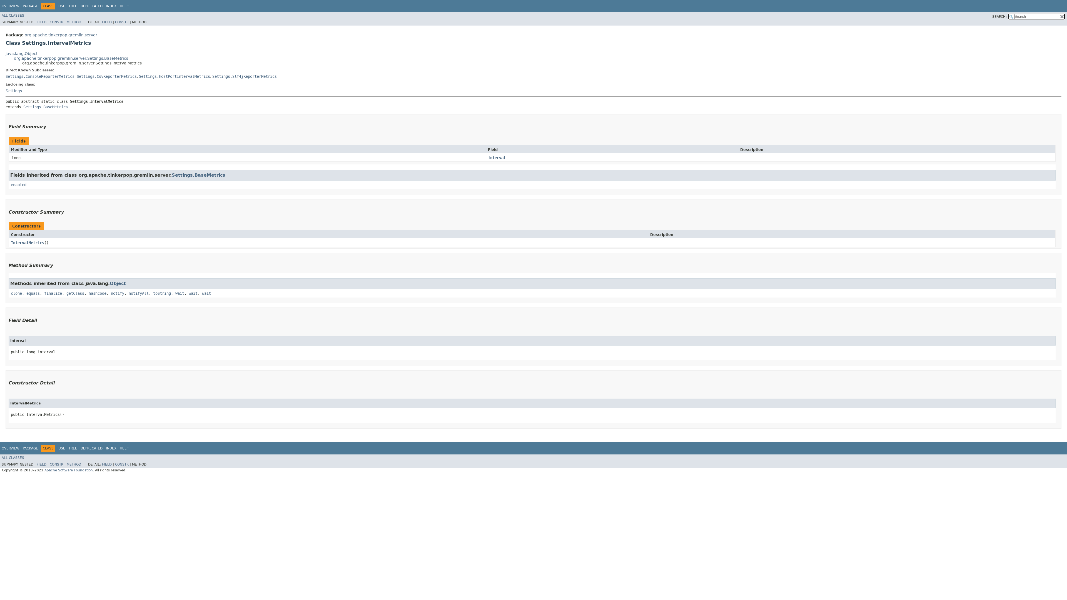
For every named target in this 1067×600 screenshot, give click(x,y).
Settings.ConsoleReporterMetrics (40, 76)
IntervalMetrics (27, 243)
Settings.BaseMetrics (45, 107)
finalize (53, 293)
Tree (73, 6)
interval (497, 158)
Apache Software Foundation (68, 470)
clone (16, 293)
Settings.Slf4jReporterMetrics (244, 76)
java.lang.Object (22, 53)
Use (61, 6)
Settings (14, 91)
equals (33, 293)
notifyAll (139, 293)
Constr (56, 22)
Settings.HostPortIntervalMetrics (174, 76)
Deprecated (92, 6)
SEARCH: (999, 17)
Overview (10, 6)
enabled (18, 184)
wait (179, 293)
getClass (75, 293)
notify (117, 293)
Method (74, 22)
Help (124, 6)
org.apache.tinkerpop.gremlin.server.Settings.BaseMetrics (71, 58)
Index (111, 6)
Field (41, 22)
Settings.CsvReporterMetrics (107, 76)
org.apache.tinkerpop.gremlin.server (61, 35)
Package (30, 6)
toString (162, 293)
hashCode (97, 293)
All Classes (13, 16)
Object (118, 283)
